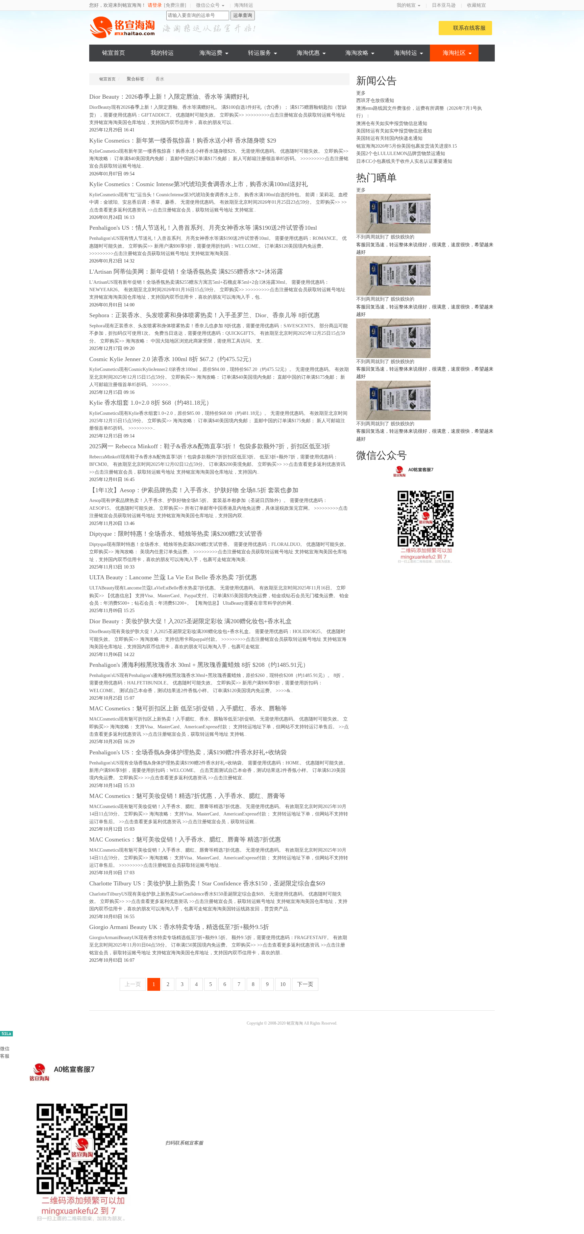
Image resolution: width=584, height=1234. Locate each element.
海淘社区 (454, 53)
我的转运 (162, 53)
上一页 (133, 984)
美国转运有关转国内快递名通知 (389, 138)
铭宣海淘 (123, 27)
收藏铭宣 (477, 5)
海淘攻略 (356, 53)
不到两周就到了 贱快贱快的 (385, 237)
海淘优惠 (308, 53)
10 (283, 984)
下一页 (305, 984)
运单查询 (242, 15)
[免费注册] (175, 5)
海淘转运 (243, 5)
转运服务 (259, 53)
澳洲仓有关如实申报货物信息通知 (391, 123)
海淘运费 (210, 53)
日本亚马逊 (444, 5)
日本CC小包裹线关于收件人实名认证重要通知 (404, 161)
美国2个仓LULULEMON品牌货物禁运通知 (400, 153)
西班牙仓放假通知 (375, 100)
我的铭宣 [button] (407, 5)
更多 (361, 93)
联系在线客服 (469, 28)
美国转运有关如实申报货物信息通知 (394, 130)
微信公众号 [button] (208, 5)
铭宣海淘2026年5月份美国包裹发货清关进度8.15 (406, 146)
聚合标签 (135, 78)
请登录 (155, 5)
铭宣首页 (113, 53)
